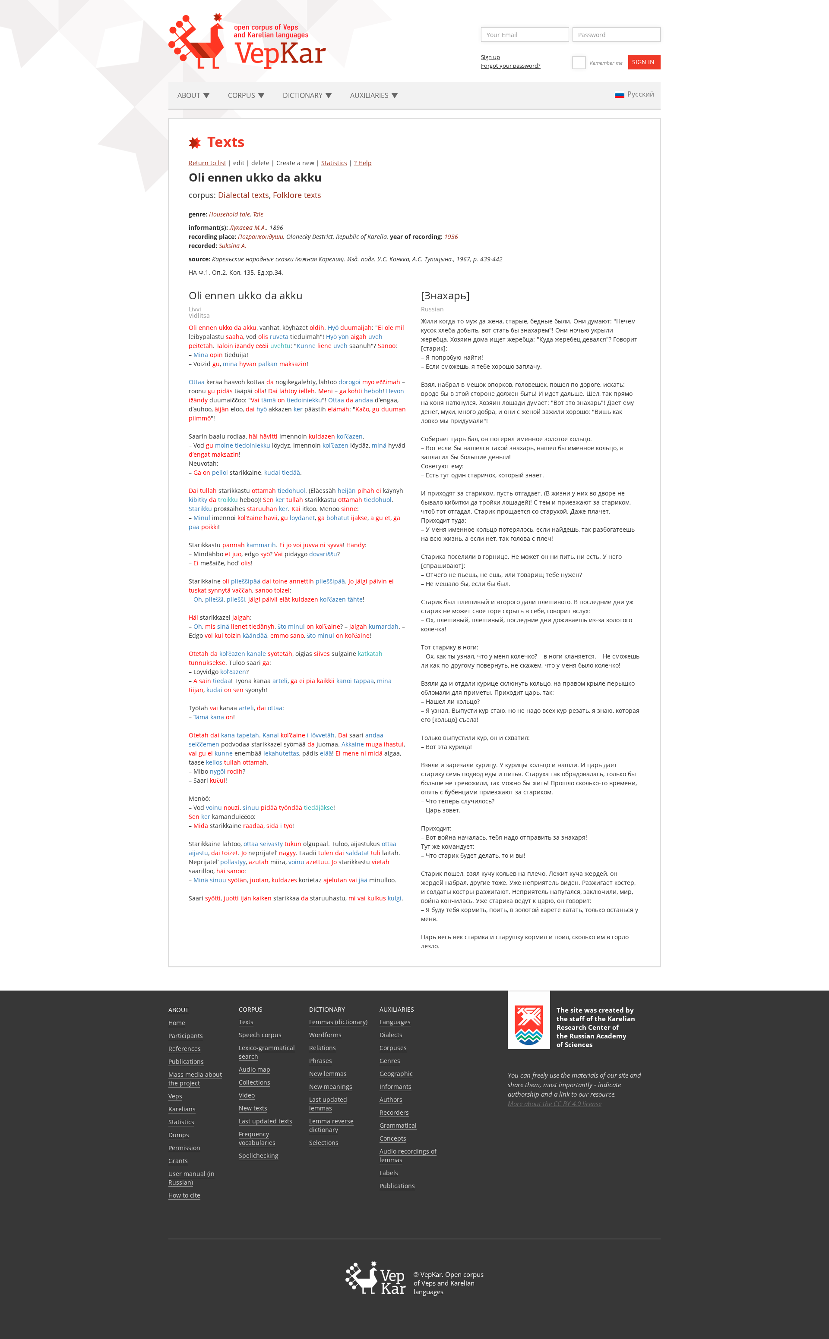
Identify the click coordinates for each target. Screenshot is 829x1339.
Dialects (391, 1035)
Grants (178, 1161)
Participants (185, 1036)
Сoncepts (393, 1138)
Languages (395, 1022)
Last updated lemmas (328, 1103)
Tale (258, 214)
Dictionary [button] (303, 95)
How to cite (184, 1195)
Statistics (334, 163)
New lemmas (328, 1073)
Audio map (254, 1069)
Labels (389, 1173)
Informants (395, 1086)
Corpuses (393, 1048)
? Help (363, 163)
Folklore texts (297, 195)
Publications (186, 1061)
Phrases (320, 1061)
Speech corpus (260, 1035)
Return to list (207, 163)
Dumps (178, 1135)
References (184, 1048)
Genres (390, 1061)
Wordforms (325, 1035)
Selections (324, 1142)
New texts (253, 1108)
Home (176, 1023)
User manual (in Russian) (191, 1178)
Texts (246, 1022)
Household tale (229, 214)
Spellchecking (258, 1155)
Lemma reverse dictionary (331, 1125)
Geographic (396, 1073)
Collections (254, 1082)
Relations (322, 1048)
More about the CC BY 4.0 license (554, 1103)
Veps (175, 1096)
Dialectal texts (243, 195)
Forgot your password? (511, 65)
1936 (451, 236)
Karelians (182, 1109)
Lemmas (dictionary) (338, 1022)
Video (247, 1095)
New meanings (330, 1086)
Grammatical (398, 1125)
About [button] (189, 95)
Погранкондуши (260, 236)
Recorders (394, 1112)
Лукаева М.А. (248, 227)
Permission (184, 1148)
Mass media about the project (195, 1078)
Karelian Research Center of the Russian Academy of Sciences (596, 1031)
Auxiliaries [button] (370, 95)
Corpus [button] (242, 95)
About (178, 1010)
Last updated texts (265, 1121)
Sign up (490, 57)
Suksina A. (233, 245)
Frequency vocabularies (257, 1138)
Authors (391, 1099)
